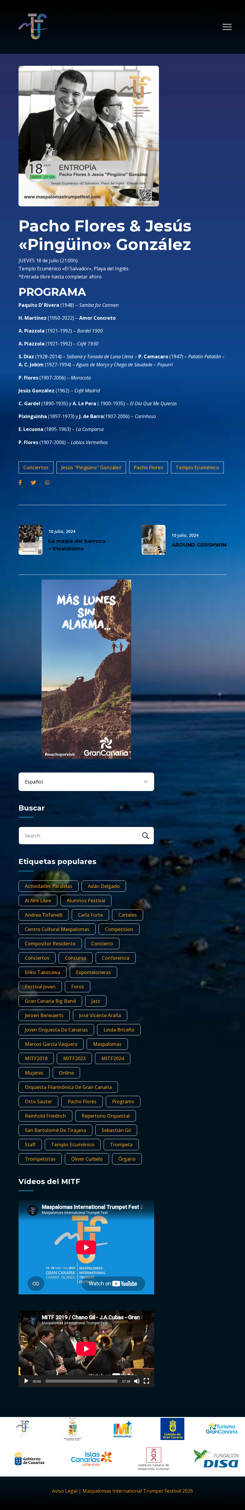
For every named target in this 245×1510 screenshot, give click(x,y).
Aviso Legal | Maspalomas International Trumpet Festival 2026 (122, 1491)
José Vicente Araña (100, 1015)
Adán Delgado (104, 886)
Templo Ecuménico (197, 467)
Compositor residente (50, 943)
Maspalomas (107, 1044)
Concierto (102, 943)
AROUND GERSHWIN (199, 545)
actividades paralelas (48, 886)
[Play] (26, 1381)
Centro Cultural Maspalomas (57, 929)
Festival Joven (40, 986)
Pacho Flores (148, 467)
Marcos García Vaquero (51, 1044)
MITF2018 (36, 1058)
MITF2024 (112, 1058)
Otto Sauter (38, 1101)
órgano (127, 1159)
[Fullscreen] (146, 1381)
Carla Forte (90, 915)
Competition (119, 929)
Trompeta (121, 1144)
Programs (123, 1101)
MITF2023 (74, 1058)
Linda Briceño (118, 1029)
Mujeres (34, 1072)
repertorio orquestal (106, 1116)
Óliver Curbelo (87, 1159)
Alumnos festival (86, 900)
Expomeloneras (93, 972)
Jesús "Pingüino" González (91, 467)
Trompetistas (40, 1159)
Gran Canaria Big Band (50, 1001)
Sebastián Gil (116, 1130)
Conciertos (36, 467)
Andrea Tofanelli (43, 915)
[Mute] (137, 1381)
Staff (30, 1144)
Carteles (127, 915)
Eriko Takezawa (42, 972)
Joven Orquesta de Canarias (56, 1029)
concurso (75, 958)
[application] (86, 1349)
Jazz (95, 1001)
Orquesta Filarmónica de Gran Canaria (68, 1087)
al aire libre (38, 900)
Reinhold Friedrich (45, 1116)
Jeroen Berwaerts (44, 1015)
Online (66, 1072)
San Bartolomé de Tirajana (55, 1130)
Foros (77, 986)
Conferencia (115, 958)
